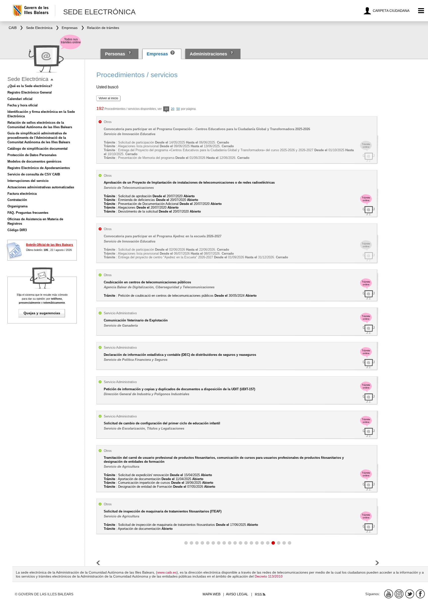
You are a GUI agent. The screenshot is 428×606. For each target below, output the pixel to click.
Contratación (17, 200)
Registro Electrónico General (29, 92)
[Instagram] (399, 593)
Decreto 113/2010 (269, 576)
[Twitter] (409, 593)
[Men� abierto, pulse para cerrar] (52, 79)
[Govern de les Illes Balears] (33, 10)
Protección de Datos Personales (31, 155)
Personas (115, 53)
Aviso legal (237, 594)
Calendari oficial (19, 99)
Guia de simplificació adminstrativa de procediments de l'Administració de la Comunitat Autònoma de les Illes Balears (38, 137)
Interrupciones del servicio (28, 181)
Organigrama (17, 206)
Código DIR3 (17, 230)
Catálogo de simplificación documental (37, 148)
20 (172, 108)
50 (178, 108)
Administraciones (208, 53)
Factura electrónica (22, 193)
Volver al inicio (108, 98)
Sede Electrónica (27, 79)
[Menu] (421, 10)
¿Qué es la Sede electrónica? (29, 86)
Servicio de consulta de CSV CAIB (33, 174)
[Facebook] (420, 593)
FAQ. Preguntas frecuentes (27, 213)
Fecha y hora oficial (22, 105)
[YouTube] (388, 593)
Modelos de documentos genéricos (34, 161)
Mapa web (211, 594)
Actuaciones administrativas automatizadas (40, 187)
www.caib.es (167, 572)
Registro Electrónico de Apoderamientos (38, 168)
